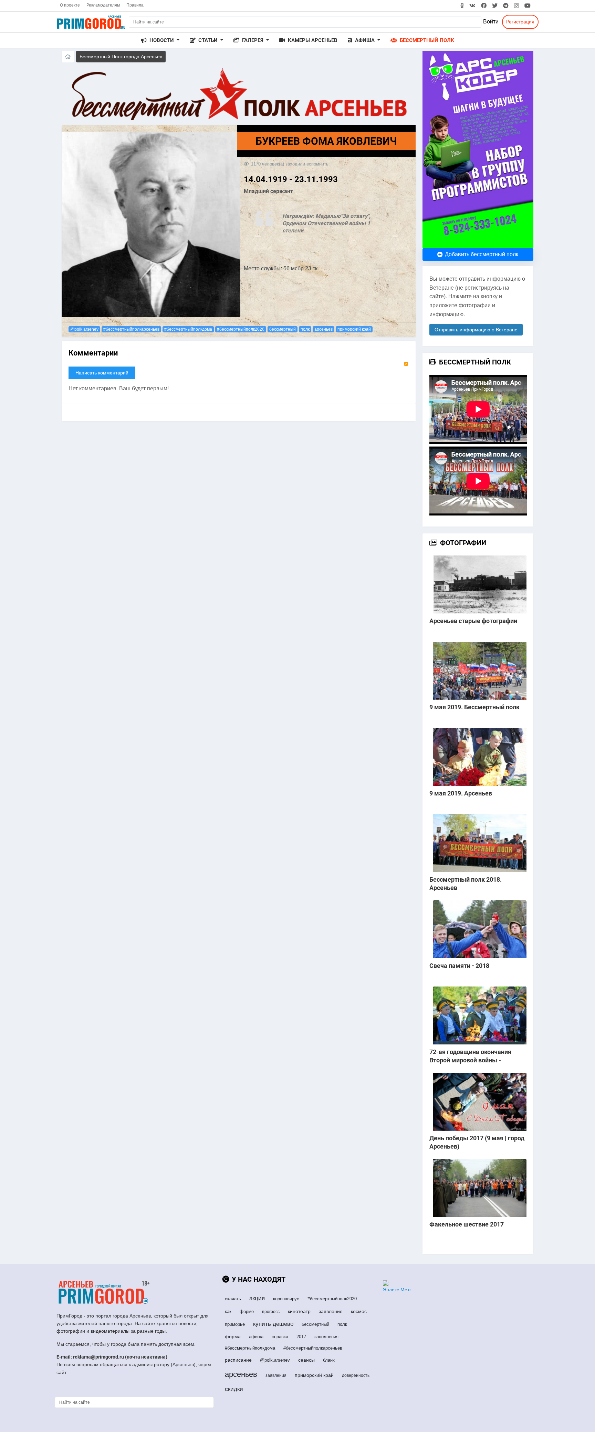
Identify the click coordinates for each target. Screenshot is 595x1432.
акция (257, 1298)
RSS (406, 364)
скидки (234, 1389)
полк (305, 329)
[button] (160, 40)
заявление (331, 1311)
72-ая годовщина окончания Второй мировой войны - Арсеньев (470, 1060)
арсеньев (323, 329)
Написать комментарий (101, 372)
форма (233, 1336)
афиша (256, 1336)
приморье (235, 1324)
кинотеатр (299, 1311)
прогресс (271, 1311)
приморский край (354, 329)
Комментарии (93, 353)
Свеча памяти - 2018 (459, 965)
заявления (275, 1375)
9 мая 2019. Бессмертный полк (474, 707)
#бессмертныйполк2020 (240, 329)
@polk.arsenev (84, 329)
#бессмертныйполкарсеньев (131, 329)
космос (359, 1311)
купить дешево (273, 1324)
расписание (238, 1360)
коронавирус (286, 1298)
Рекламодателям (103, 5)
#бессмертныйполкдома (188, 329)
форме (247, 1311)
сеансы (306, 1360)
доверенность (355, 1375)
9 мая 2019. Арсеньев (460, 793)
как (228, 1311)
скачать (233, 1298)
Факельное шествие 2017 (466, 1224)
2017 (301, 1336)
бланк (329, 1360)
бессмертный (282, 329)
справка (280, 1336)
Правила (135, 5)
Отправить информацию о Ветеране (476, 329)
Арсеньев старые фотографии (473, 620)
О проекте (70, 5)
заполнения (326, 1336)
